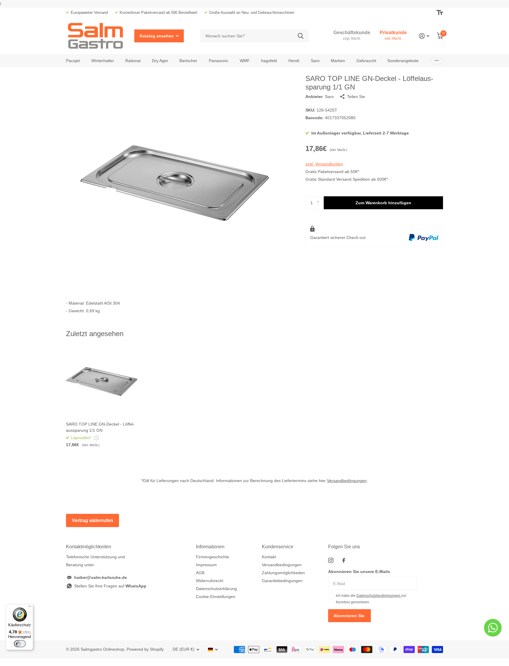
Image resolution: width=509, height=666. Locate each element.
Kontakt (269, 556)
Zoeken (300, 36)
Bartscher (188, 60)
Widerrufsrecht (209, 580)
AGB (200, 572)
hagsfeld (269, 60)
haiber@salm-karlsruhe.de (100, 577)
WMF (245, 60)
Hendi (293, 60)
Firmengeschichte (212, 556)
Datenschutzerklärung (216, 588)
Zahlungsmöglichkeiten (283, 572)
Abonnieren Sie (349, 615)
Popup (96, 438)
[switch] (20, 643)
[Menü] (29, 607)
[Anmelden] (424, 36)
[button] (319, 198)
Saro (315, 60)
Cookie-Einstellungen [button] (215, 596)
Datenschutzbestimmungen (378, 596)
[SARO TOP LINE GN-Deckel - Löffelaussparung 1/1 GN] (102, 381)
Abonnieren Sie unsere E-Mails (359, 571)
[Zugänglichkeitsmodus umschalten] (440, 12)
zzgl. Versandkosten (324, 164)
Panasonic (218, 60)
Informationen (210, 546)
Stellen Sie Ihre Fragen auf (110, 586)
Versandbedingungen (347, 480)
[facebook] (343, 560)
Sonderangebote (403, 60)
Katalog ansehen (157, 36)
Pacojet (73, 60)
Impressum (206, 564)
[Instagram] (330, 560)
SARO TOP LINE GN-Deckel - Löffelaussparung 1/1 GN (100, 427)
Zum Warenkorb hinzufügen (383, 202)
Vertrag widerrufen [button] (92, 520)
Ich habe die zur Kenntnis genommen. (371, 599)
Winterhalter (102, 60)
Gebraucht (366, 60)
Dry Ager (160, 60)
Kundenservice (277, 546)
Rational (133, 60)
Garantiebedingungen (282, 580)
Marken (338, 60)
